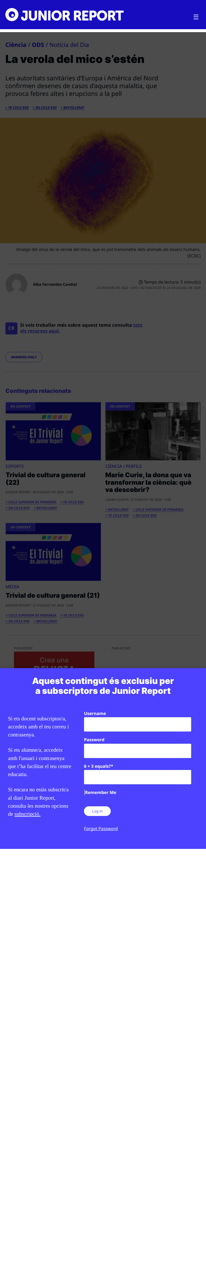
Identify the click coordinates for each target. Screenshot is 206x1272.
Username (95, 713)
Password (94, 740)
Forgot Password (101, 828)
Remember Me (100, 792)
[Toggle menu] (196, 17)
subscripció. (27, 814)
